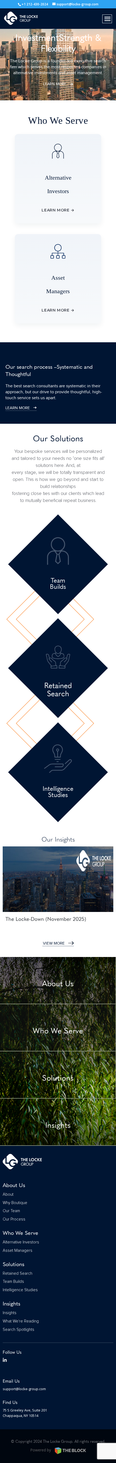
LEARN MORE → (58, 210)
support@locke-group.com (24, 1388)
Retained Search (17, 1273)
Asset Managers (17, 1251)
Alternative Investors (21, 1242)
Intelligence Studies (20, 1290)
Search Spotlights (18, 1330)
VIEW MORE (54, 943)
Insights (9, 1313)
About (8, 1194)
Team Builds (13, 1282)
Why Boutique (15, 1203)
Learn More (54, 84)
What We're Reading (21, 1321)
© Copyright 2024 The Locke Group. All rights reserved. (58, 1441)
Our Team (11, 1211)
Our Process (14, 1219)
